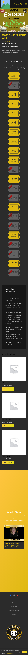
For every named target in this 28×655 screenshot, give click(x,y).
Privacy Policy (14, 606)
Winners (14, 602)
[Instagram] (14, 595)
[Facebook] (10, 595)
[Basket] (21, 4)
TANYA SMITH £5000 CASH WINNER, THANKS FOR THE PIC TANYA (13, 545)
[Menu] (26, 4)
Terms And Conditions (14, 610)
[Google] (17, 595)
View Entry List (6, 41)
